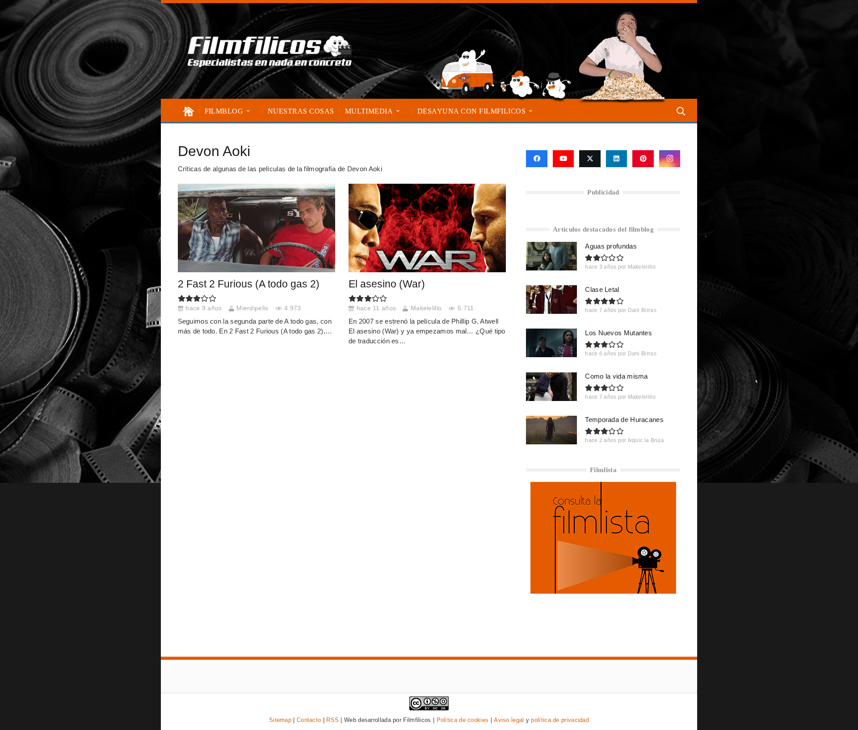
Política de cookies (463, 720)
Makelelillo (426, 308)
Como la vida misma (616, 376)
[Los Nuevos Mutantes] (551, 343)
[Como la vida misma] (551, 386)
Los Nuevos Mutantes (618, 333)
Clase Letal (602, 289)
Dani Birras (642, 310)
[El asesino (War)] (427, 228)
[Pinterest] (643, 158)
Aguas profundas (611, 246)
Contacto (309, 720)
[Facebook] (536, 158)
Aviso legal (509, 720)
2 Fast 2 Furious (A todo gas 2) (249, 284)
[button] (248, 111)
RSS (332, 720)
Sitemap (280, 720)
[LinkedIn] (616, 158)
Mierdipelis (252, 308)
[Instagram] (670, 158)
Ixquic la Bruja (646, 440)
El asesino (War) (387, 284)
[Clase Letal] (551, 299)
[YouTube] (563, 158)
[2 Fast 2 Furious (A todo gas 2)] (256, 228)
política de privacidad (560, 720)
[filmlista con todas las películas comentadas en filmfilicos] (603, 591)
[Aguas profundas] (551, 256)
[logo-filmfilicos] (270, 51)
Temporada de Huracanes (624, 419)
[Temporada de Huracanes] (551, 430)
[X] (590, 158)
